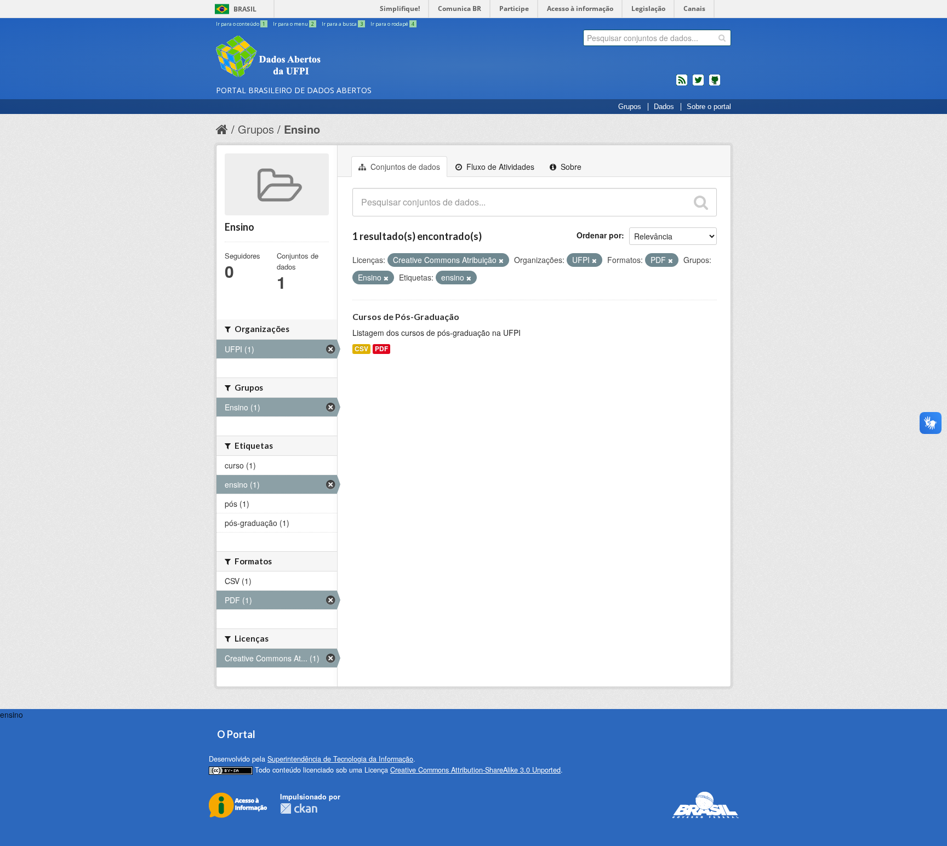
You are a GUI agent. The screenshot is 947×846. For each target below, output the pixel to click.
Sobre (569, 166)
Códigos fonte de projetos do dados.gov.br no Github (714, 84)
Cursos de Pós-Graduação (405, 316)
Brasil (244, 9)
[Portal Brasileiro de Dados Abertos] (334, 57)
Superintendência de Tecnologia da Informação (340, 759)
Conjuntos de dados (404, 166)
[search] (722, 37)
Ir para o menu (293, 23)
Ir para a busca (342, 23)
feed (681, 84)
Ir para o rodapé (392, 23)
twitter (698, 84)
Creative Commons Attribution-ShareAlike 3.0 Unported (475, 770)
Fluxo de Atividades (499, 166)
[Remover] (501, 260)
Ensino (302, 129)
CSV (361, 348)
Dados (664, 107)
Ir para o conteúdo (240, 23)
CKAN (298, 808)
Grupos (629, 107)
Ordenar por (599, 235)
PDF (381, 348)
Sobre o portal (709, 107)
